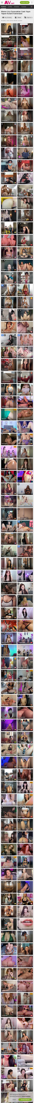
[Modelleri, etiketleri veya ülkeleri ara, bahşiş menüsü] (31, 7)
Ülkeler (19, 17)
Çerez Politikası (26, 1096)
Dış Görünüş (8, 17)
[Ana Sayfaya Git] (10, 2)
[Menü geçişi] (2, 2)
